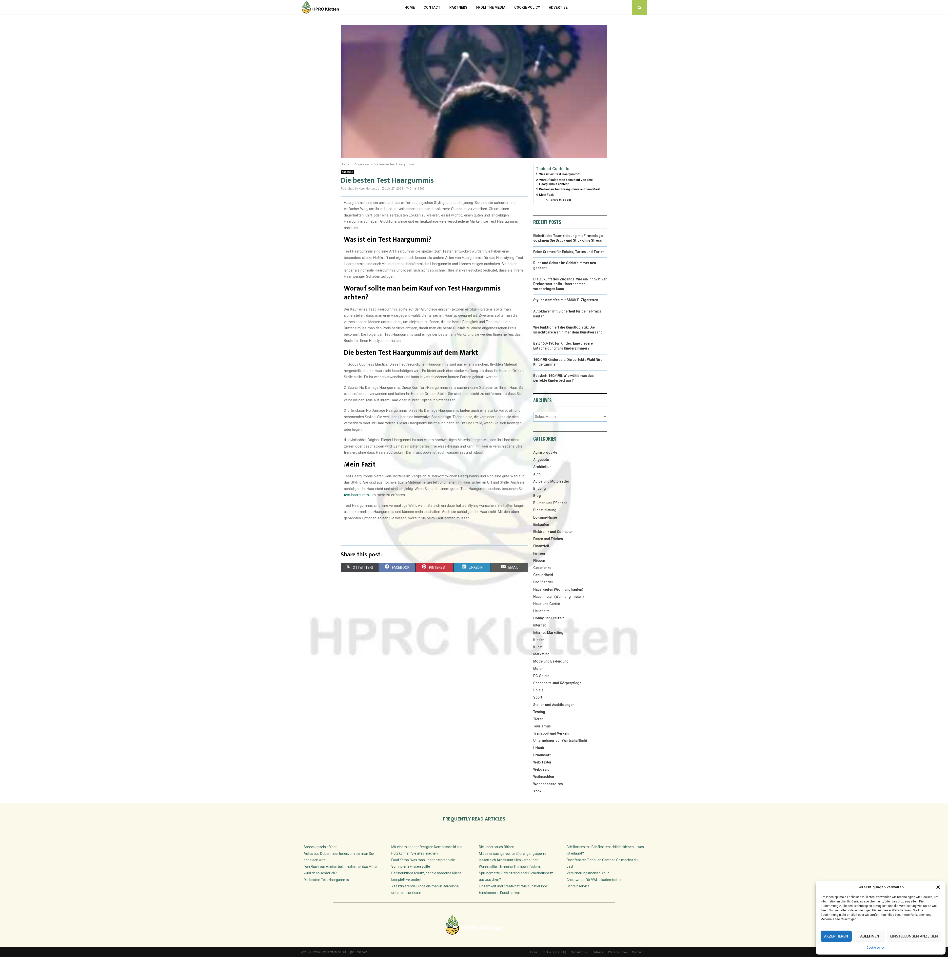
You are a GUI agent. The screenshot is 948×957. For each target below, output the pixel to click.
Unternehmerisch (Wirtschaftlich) (560, 740)
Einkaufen (541, 525)
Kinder (538, 640)
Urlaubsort (542, 755)
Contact (432, 7)
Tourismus (542, 726)
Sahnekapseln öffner (320, 847)
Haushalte (541, 611)
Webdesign (542, 769)
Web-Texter (542, 762)
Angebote (347, 172)
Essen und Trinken (548, 539)
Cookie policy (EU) (554, 952)
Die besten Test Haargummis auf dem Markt (569, 189)
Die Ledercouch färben (496, 847)
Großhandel (543, 582)
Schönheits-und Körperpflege (557, 683)
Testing (539, 712)
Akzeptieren (836, 936)
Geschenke (542, 568)
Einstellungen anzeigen (914, 936)
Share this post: (561, 199)
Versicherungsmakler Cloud (588, 873)
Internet (539, 625)
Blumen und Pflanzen (550, 503)
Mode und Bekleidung (551, 661)
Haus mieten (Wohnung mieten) (558, 597)
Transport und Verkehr (551, 733)
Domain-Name (545, 517)
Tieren (538, 719)
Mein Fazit (546, 194)
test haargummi (357, 495)
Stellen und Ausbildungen (553, 705)
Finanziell (541, 546)
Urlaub (538, 748)
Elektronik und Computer (553, 532)
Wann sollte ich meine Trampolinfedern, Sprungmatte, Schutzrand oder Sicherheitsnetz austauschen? (516, 873)
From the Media (490, 7)
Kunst (537, 647)
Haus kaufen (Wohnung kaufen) (558, 589)
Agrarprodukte (545, 452)
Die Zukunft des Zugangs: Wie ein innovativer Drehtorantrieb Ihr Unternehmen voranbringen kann (570, 284)
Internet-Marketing (548, 633)
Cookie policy (876, 947)
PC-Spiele (541, 676)
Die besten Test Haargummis (326, 880)
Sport (537, 697)
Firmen (539, 553)
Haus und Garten (546, 604)
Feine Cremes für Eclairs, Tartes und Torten (569, 252)
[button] (938, 887)
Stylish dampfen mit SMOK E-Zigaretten (565, 300)
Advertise (558, 7)
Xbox (537, 791)
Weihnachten (543, 777)
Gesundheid (543, 575)
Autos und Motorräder (551, 481)
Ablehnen (869, 936)
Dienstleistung (544, 510)
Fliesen (539, 561)
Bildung (539, 488)
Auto (537, 474)
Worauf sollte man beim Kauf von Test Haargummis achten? (566, 182)
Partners (458, 7)
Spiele (538, 690)
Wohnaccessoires (548, 784)
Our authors (579, 952)
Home (410, 7)
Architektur (542, 467)
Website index (617, 952)
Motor (538, 669)
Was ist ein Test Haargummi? (559, 174)
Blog (537, 496)
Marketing (541, 654)
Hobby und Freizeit (548, 618)
